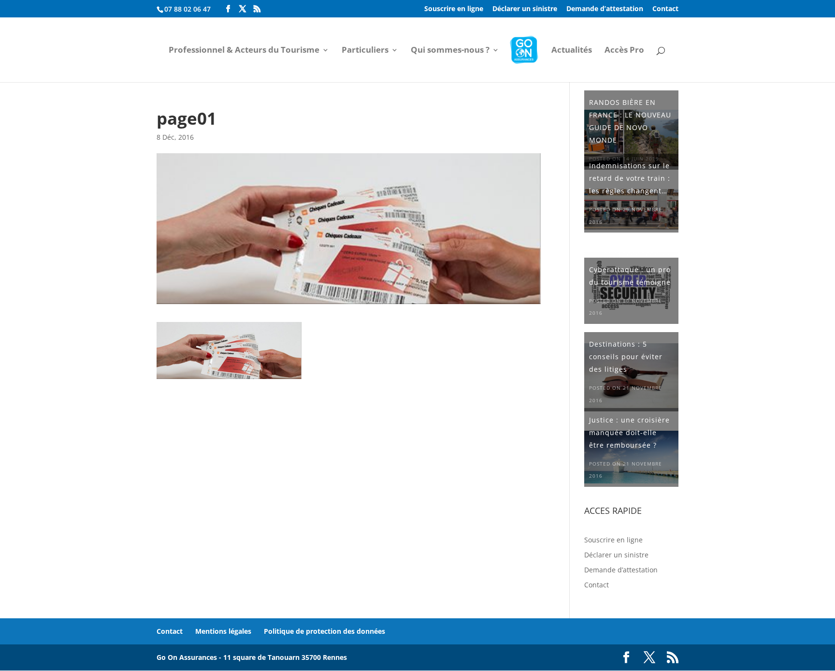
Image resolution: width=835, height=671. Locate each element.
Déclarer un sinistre (524, 9)
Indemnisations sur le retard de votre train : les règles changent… (629, 178)
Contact (665, 9)
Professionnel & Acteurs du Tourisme (244, 50)
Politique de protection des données (324, 631)
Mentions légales (223, 631)
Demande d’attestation (604, 9)
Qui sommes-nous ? (450, 50)
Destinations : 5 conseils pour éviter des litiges (625, 356)
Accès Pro (624, 50)
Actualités (571, 50)
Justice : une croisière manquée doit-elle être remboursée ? (629, 432)
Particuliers (365, 50)
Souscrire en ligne (453, 9)
